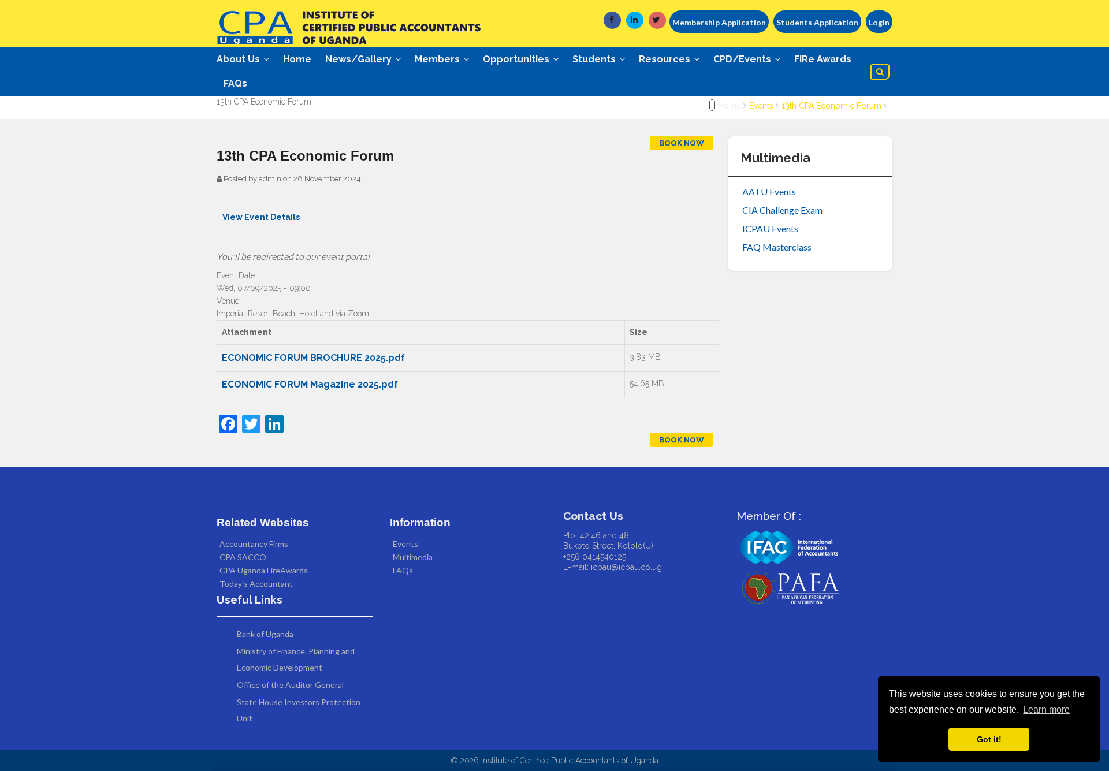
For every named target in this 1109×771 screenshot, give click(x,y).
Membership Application (719, 22)
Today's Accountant (256, 584)
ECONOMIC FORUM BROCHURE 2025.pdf (313, 357)
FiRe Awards (822, 59)
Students (595, 59)
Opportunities (517, 59)
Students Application (817, 22)
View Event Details (261, 217)
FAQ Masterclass (777, 246)
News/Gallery (359, 59)
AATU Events (769, 191)
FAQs (235, 83)
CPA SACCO (242, 557)
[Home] (352, 23)
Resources (666, 59)
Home (297, 59)
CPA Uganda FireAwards (263, 570)
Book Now (681, 143)
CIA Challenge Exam (782, 209)
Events (761, 105)
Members (438, 59)
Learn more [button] (1046, 709)
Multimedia (413, 557)
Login (879, 22)
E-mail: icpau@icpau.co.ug (612, 567)
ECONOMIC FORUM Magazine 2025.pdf (310, 384)
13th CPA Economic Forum (831, 105)
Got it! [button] (989, 739)
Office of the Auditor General (290, 685)
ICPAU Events (770, 228)
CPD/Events (743, 59)
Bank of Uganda (265, 634)
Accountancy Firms (253, 544)
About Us (239, 59)
